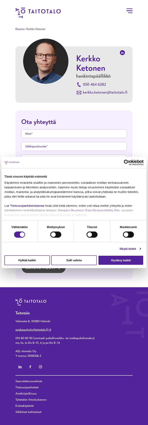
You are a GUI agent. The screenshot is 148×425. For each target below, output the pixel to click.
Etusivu (19, 29)
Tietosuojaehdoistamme (27, 205)
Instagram (40, 366)
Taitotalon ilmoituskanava (30, 400)
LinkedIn (20, 366)
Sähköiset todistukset (28, 412)
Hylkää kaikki (27, 260)
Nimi (28, 134)
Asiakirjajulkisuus (26, 393)
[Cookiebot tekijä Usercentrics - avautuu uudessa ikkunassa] (127, 162)
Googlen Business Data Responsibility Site (89, 210)
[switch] (55, 235)
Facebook (30, 366)
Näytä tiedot (128, 248)
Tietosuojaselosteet (27, 387)
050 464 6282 (94, 84)
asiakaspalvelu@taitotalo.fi (31, 330)
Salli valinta (74, 260)
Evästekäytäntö (24, 406)
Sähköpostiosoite (35, 146)
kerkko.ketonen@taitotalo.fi (105, 92)
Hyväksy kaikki (121, 260)
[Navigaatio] (129, 11)
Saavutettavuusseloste (28, 381)
